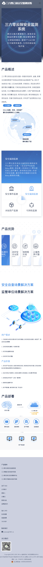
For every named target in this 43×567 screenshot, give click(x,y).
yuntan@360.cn (9, 532)
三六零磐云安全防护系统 (9, 472)
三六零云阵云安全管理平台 (9, 475)
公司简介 (4, 489)
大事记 (3, 496)
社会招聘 (4, 514)
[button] (34, 231)
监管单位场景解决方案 (18, 292)
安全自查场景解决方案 (18, 285)
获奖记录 (4, 500)
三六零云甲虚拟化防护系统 (9, 479)
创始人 (3, 493)
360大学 (4, 521)
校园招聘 (4, 518)
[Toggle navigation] (40, 3)
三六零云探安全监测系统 (9, 468)
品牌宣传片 (5, 504)
